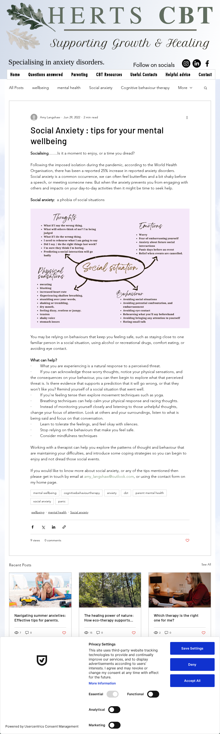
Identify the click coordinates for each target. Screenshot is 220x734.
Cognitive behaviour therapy (145, 87)
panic (62, 501)
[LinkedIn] (196, 63)
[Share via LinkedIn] (54, 527)
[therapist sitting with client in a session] (180, 590)
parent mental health (150, 493)
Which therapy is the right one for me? (176, 617)
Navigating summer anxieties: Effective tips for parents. (40, 617)
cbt (126, 493)
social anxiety (42, 501)
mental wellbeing (45, 493)
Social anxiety (100, 87)
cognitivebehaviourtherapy (82, 493)
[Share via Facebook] (33, 527)
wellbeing (40, 87)
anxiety (111, 493)
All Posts (16, 87)
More (182, 87)
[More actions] (186, 117)
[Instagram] (186, 63)
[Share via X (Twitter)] (43, 527)
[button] (205, 87)
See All (206, 564)
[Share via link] (64, 527)
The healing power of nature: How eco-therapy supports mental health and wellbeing (109, 617)
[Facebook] (207, 63)
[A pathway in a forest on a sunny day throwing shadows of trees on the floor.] (110, 590)
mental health (69, 87)
